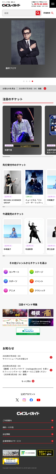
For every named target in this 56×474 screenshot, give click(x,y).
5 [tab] (35, 157)
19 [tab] (40, 207)
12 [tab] (26, 207)
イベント (39, 281)
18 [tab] (38, 207)
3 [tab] (29, 81)
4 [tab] (32, 81)
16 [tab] (34, 207)
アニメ (12, 290)
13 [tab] (28, 207)
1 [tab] (23, 81)
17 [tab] (36, 207)
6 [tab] (42, 157)
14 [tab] (30, 207)
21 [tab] (44, 207)
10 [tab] (22, 207)
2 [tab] (26, 81)
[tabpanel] (28, 48)
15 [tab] (32, 207)
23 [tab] (48, 207)
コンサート (14, 271)
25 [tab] (52, 207)
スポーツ (13, 281)
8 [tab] (18, 207)
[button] (52, 4)
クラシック (40, 290)
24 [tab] (50, 207)
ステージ (39, 271)
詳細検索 (46, 13)
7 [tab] (49, 157)
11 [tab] (24, 207)
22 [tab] (46, 207)
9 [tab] (20, 207)
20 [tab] (42, 207)
